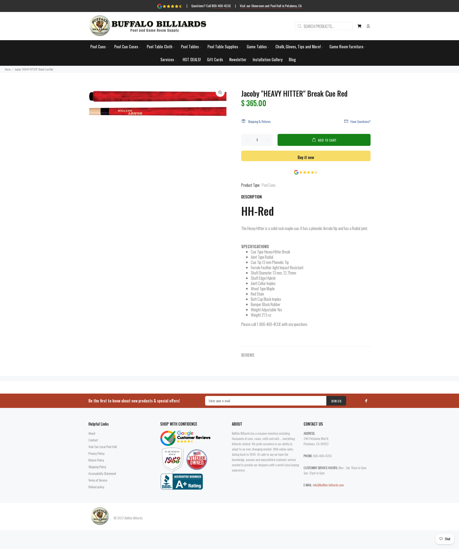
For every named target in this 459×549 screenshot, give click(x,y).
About (91, 433)
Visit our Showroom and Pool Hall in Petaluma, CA (270, 5)
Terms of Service (97, 480)
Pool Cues (269, 185)
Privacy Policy (96, 453)
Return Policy (96, 459)
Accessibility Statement (102, 473)
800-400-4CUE (221, 5)
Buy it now (306, 157)
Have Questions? (360, 121)
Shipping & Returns (259, 121)
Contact (93, 439)
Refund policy (96, 486)
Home (8, 69)
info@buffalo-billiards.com (328, 484)
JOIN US (336, 400)
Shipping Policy (97, 466)
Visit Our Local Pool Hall (102, 446)
